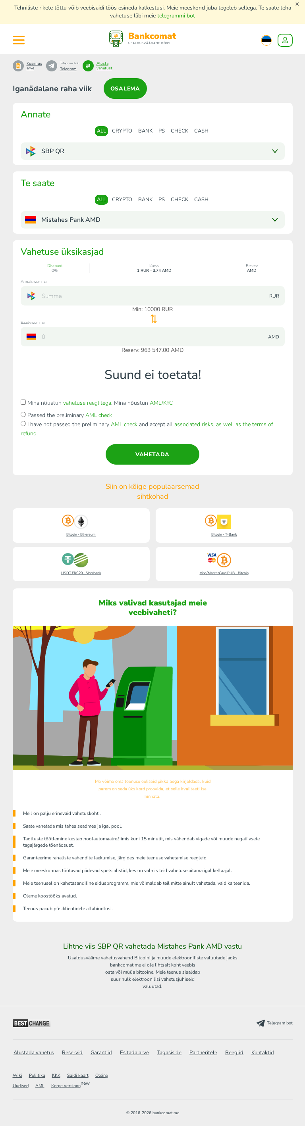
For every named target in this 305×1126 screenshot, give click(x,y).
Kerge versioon (66, 1086)
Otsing (101, 1075)
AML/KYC (161, 403)
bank (145, 131)
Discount (54, 266)
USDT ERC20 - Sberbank (81, 573)
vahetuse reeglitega (87, 403)
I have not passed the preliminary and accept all (147, 429)
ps (161, 131)
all (101, 131)
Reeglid (234, 1052)
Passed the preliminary (69, 415)
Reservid (72, 1052)
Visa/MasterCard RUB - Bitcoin (224, 573)
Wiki (17, 1075)
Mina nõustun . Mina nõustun (99, 403)
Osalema (125, 88)
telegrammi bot (176, 15)
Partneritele (203, 1052)
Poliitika (37, 1075)
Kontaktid (262, 1052)
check (179, 131)
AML (39, 1086)
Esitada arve (134, 1052)
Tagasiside (169, 1052)
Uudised (21, 1086)
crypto (122, 131)
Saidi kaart (78, 1075)
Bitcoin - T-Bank (224, 534)
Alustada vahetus (34, 1052)
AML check (98, 415)
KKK (56, 1075)
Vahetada (152, 454)
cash (201, 131)
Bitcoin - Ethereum (81, 534)
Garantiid (101, 1052)
